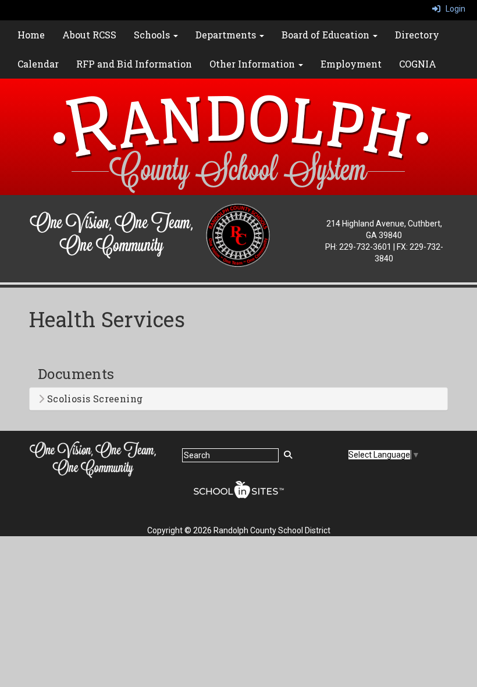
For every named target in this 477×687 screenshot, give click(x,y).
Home (31, 35)
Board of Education (327, 35)
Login (452, 8)
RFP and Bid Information (134, 64)
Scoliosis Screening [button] (93, 399)
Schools (153, 35)
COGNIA (417, 64)
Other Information (253, 64)
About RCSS (89, 35)
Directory (417, 35)
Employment (351, 64)
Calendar (38, 64)
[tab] (238, 399)
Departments (226, 35)
